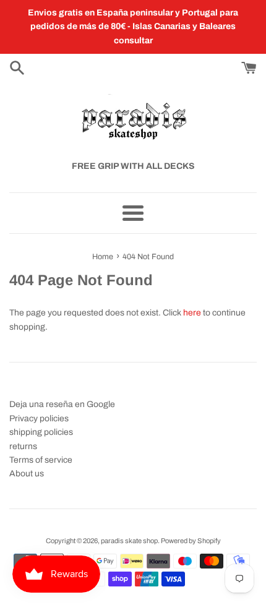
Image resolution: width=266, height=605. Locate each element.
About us (26, 473)
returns (23, 446)
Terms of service (40, 460)
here (192, 312)
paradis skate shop (129, 540)
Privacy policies (39, 418)
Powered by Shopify (191, 540)
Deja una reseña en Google (62, 404)
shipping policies (41, 432)
